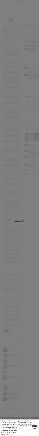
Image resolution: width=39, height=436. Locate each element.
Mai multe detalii (12, 425)
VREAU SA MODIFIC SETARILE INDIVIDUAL (34, 428)
